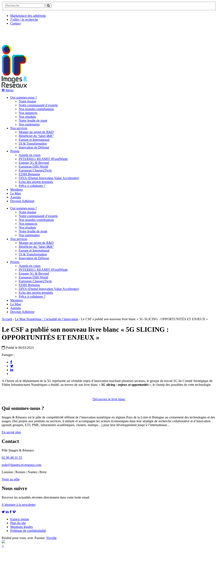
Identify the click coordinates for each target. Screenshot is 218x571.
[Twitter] (11, 366)
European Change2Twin (35, 170)
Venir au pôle (11, 479)
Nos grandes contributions (36, 109)
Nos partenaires (29, 124)
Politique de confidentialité (28, 530)
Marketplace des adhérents (28, 15)
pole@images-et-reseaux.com (21, 465)
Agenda (15, 197)
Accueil (7, 319)
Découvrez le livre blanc (109, 399)
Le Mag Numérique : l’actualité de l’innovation (46, 319)
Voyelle (51, 538)
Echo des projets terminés (36, 182)
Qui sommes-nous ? (23, 97)
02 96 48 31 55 (12, 457)
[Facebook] (11, 362)
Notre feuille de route (33, 120)
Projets (14, 151)
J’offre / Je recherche (24, 19)
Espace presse (19, 519)
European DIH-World (33, 166)
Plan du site (18, 523)
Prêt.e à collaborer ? (32, 185)
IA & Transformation (33, 143)
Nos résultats (27, 116)
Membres (16, 189)
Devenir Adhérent (22, 201)
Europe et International (34, 139)
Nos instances (28, 113)
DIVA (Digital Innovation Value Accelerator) (49, 178)
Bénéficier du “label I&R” (36, 136)
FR (33, 33)
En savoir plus (11, 432)
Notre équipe (27, 101)
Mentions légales (21, 527)
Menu (9, 90)
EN (18, 33)
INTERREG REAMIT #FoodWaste (43, 159)
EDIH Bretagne (29, 174)
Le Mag (15, 193)
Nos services (18, 128)
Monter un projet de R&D (36, 132)
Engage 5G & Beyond (34, 162)
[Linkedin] (11, 369)
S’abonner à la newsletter (19, 504)
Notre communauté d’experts (38, 105)
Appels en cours (29, 155)
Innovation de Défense (34, 147)
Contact (15, 23)
